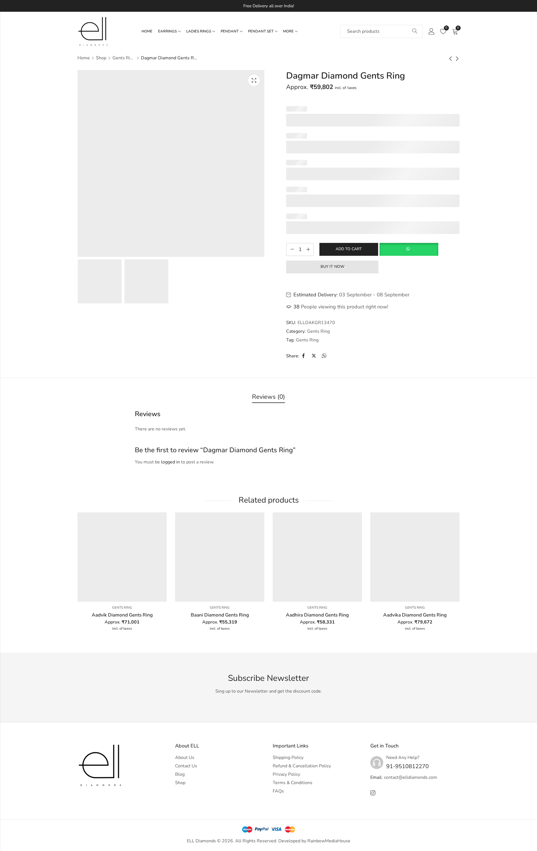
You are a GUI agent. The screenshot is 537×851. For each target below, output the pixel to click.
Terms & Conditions (292, 783)
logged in (170, 462)
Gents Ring (123, 58)
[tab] (268, 397)
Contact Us (186, 766)
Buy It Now (332, 266)
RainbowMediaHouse (328, 841)
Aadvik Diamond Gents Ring (122, 615)
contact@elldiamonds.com (410, 777)
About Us (184, 757)
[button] (408, 249)
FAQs (278, 791)
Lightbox (254, 80)
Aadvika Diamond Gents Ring (415, 615)
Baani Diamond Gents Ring (220, 615)
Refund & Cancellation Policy (302, 766)
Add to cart (349, 249)
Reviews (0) (268, 397)
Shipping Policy (288, 757)
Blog (180, 774)
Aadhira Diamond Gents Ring (317, 615)
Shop (101, 58)
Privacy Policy (286, 774)
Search (415, 31)
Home (83, 58)
